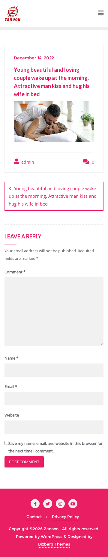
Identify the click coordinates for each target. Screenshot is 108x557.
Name (11, 358)
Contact (34, 516)
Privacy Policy (65, 516)
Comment (15, 272)
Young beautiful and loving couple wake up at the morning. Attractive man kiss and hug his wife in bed (53, 195)
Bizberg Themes (54, 544)
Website (11, 415)
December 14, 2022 (34, 58)
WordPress (51, 536)
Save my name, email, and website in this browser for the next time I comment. (55, 447)
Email (10, 386)
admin (27, 162)
